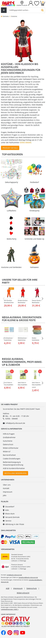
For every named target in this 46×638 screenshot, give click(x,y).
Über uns (7, 485)
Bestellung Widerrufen (15, 473)
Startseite (6, 16)
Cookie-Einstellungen (11, 458)
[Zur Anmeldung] (30, 3)
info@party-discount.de (15, 423)
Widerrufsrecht (23, 593)
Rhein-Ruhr (10, 513)
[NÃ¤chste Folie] (42, 298)
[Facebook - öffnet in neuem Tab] (3, 632)
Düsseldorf (9, 506)
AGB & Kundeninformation (14, 468)
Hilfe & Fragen (9, 434)
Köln (7, 510)
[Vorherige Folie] (3, 298)
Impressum (7, 492)
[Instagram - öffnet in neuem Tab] (16, 632)
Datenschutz (8, 444)
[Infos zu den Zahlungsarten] (23, 540)
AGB (7, 588)
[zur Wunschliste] (36, 3)
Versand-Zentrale (12, 517)
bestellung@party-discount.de (28, 577)
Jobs (4, 495)
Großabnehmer (9, 437)
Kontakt (6, 488)
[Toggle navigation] (4, 10)
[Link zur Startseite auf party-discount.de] (8, 3)
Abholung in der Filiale (14, 524)
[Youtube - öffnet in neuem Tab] (22, 632)
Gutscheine (7, 441)
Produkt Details (10, 148)
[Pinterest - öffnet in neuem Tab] (9, 632)
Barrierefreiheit (9, 455)
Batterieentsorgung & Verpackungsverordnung (13, 463)
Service (8, 521)
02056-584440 (25, 142)
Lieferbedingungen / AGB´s (9, 609)
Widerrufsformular (10, 448)
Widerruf (6, 451)
